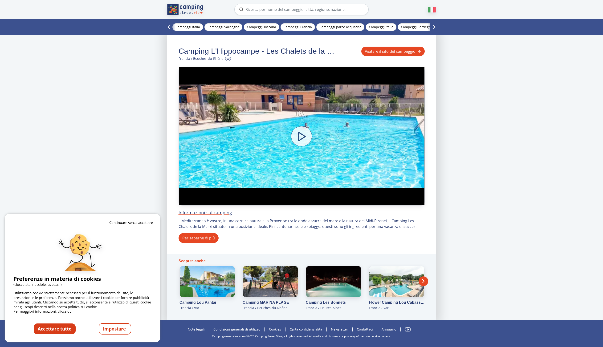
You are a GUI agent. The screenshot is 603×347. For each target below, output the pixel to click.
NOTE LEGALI (196, 329)
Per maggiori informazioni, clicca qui (43, 311)
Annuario (389, 329)
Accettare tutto (55, 329)
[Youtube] (408, 329)
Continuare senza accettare (131, 222)
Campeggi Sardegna (223, 27)
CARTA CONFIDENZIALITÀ (306, 329)
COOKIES (275, 329)
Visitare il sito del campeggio (390, 51)
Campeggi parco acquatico (340, 27)
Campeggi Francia (298, 27)
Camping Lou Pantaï (197, 302)
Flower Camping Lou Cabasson (396, 302)
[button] (301, 136)
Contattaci (365, 329)
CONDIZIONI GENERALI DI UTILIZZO (236, 329)
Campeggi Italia (187, 27)
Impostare (115, 329)
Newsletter (339, 329)
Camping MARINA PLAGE (266, 302)
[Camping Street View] (185, 9)
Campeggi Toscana (261, 27)
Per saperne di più (198, 238)
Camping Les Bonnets (326, 302)
